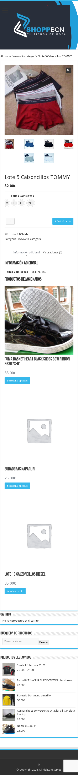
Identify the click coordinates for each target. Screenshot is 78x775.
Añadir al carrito (63, 221)
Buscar (43, 642)
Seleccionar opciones (17, 380)
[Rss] (39, 764)
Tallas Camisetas (22, 195)
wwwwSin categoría (25, 56)
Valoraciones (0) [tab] (52, 252)
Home (7, 56)
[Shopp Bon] (39, 24)
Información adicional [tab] (26, 252)
